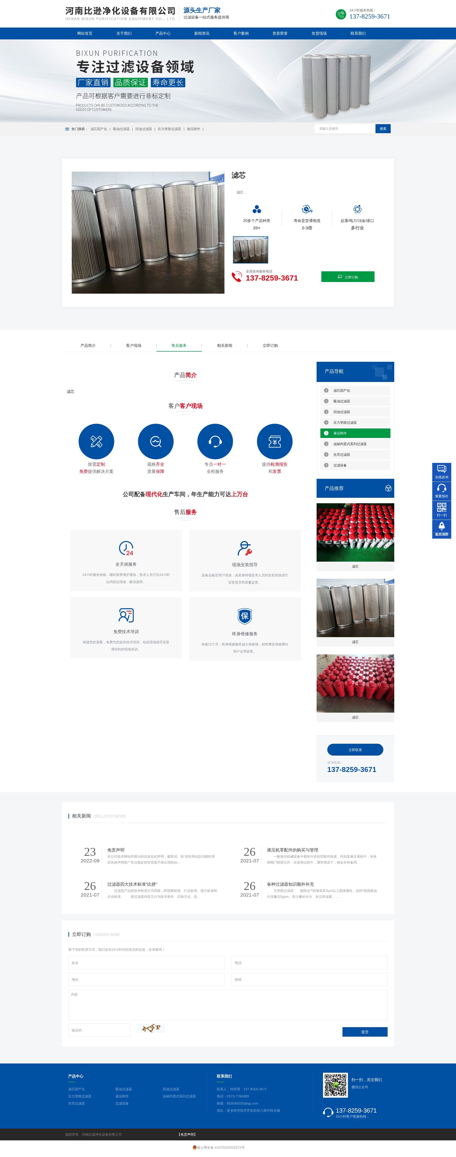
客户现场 (133, 345)
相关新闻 (224, 345)
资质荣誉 (280, 33)
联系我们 (358, 33)
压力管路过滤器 (169, 129)
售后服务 (179, 345)
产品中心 (163, 33)
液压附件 (193, 129)
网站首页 (84, 33)
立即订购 (351, 277)
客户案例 (241, 33)
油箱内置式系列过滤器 (350, 444)
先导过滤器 (341, 454)
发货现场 (319, 33)
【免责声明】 (187, 1134)
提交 (365, 1032)
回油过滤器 (143, 129)
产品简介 (88, 345)
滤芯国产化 (98, 129)
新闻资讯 (201, 33)
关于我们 (124, 33)
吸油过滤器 (121, 129)
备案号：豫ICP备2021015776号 (149, 1134)
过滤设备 (340, 465)
